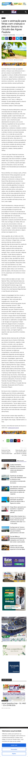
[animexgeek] (14, 65)
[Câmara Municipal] (14, 566)
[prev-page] (3, 553)
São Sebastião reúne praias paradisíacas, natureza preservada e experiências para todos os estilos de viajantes (18, 490)
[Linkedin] (21, 38)
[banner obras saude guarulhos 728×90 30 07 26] (14, 6)
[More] (22, 440)
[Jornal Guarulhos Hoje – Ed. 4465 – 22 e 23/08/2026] (14, 692)
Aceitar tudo (14, 745)
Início (3, 15)
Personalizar (14, 749)
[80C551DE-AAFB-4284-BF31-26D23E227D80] (14, 610)
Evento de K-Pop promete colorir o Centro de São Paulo (7, 452)
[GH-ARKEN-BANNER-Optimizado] (14, 655)
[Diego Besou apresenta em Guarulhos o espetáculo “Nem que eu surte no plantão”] (5, 509)
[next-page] (5, 553)
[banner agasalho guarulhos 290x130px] (14, 581)
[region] (14, 742)
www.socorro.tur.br (13, 427)
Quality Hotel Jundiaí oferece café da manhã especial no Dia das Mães (17, 547)
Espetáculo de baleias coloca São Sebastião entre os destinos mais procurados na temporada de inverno (18, 479)
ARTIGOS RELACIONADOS (8, 460)
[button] (2, 12)
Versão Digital (5, 700)
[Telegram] (17, 38)
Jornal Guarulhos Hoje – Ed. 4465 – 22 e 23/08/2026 (14, 704)
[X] (10, 38)
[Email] (24, 38)
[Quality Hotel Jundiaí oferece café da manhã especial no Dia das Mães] (5, 547)
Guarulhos (4, 540)
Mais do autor (20, 460)
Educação (4, 510)
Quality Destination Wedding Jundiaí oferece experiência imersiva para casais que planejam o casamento (17, 468)
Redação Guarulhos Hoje (9, 34)
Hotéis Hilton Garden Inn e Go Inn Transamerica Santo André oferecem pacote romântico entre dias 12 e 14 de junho (18, 519)
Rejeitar (14, 753)
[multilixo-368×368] (14, 641)
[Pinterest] (13, 38)
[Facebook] (6, 38)
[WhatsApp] (3, 38)
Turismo (7, 15)
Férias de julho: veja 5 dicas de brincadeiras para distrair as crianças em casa (20, 453)
